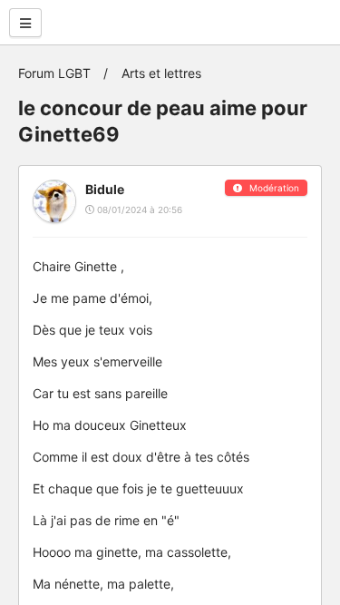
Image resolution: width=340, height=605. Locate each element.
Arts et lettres (161, 73)
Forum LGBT (54, 73)
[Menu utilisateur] (25, 22)
